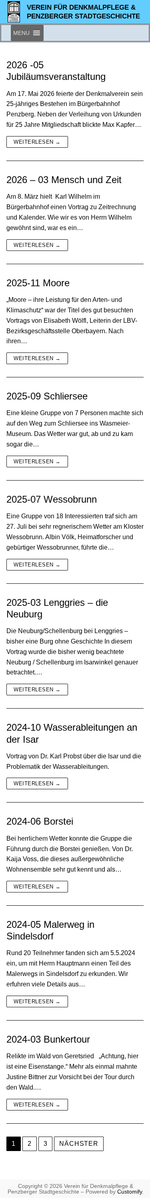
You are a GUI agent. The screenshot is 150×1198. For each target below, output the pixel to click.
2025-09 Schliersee (47, 396)
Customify (129, 1191)
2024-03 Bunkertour (48, 1039)
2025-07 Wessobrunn (51, 499)
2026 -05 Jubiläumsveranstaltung (56, 70)
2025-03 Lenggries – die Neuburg (57, 608)
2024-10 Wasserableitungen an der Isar (71, 733)
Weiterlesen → (37, 142)
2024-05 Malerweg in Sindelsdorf (50, 930)
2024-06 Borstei (39, 821)
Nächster (78, 1143)
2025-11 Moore (38, 282)
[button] (21, 33)
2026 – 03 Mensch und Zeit (64, 179)
